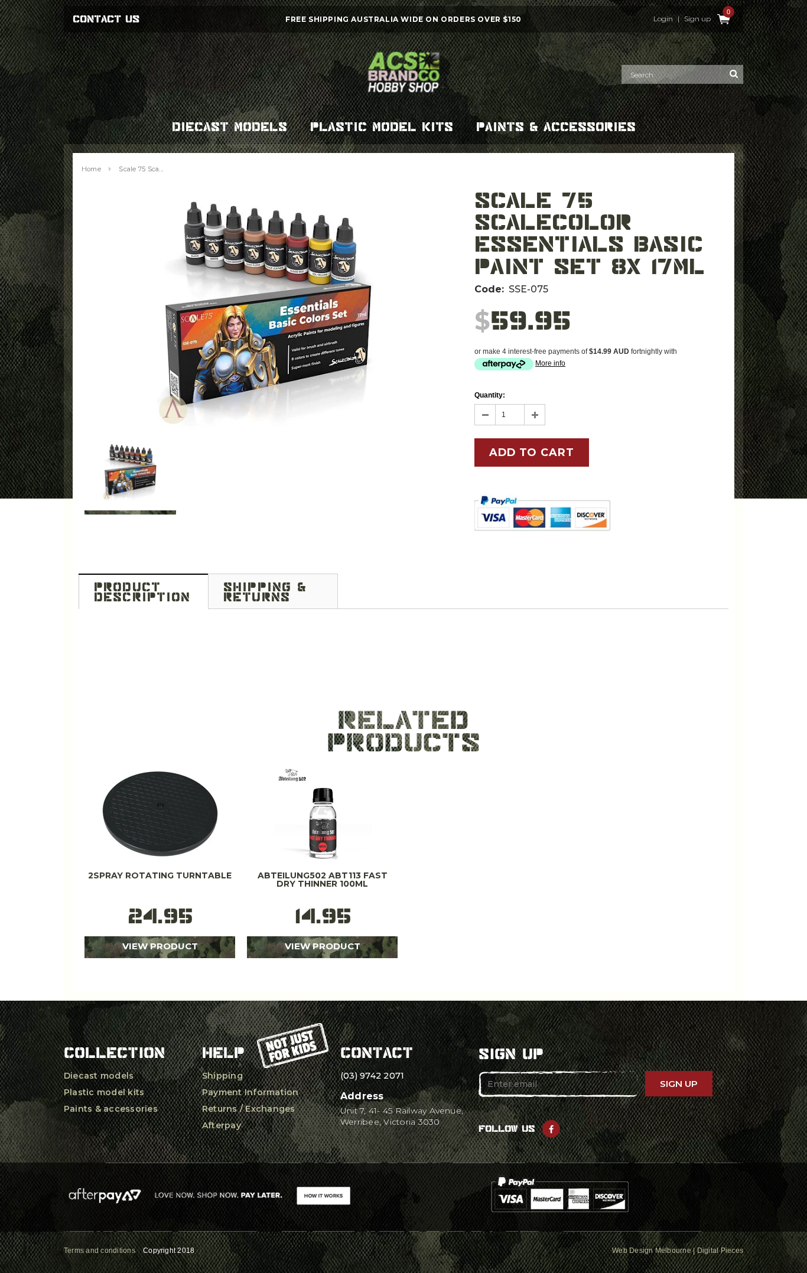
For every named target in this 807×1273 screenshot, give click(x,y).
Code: (489, 289)
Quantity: (489, 395)
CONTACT (376, 1053)
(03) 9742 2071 (372, 1075)
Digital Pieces (720, 1250)
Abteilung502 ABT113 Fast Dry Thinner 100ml (323, 880)
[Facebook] (551, 1129)
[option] (267, 312)
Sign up (697, 19)
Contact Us (106, 19)
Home (91, 169)
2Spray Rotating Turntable (160, 876)
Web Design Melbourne (651, 1250)
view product (160, 946)
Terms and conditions (99, 1250)
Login (663, 19)
